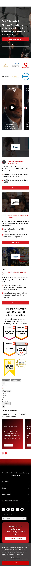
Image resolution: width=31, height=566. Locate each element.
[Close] (29, 545)
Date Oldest (5, 401)
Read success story (12, 37)
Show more (6, 403)
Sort (12, 381)
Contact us (15, 43)
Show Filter (6, 381)
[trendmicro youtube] (22, 509)
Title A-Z (4, 395)
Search (18, 381)
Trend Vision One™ (8, 473)
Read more (10, 187)
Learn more (8, 445)
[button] (12, 107)
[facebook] (8, 509)
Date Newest (6, 399)
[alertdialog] (15, 554)
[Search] (15, 388)
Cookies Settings (15, 558)
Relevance (5, 393)
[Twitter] (12, 509)
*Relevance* (6, 391)
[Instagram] (17, 509)
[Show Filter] (3, 383)
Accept (15, 562)
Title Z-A (4, 397)
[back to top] (3, 406)
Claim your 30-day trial (14, 538)
